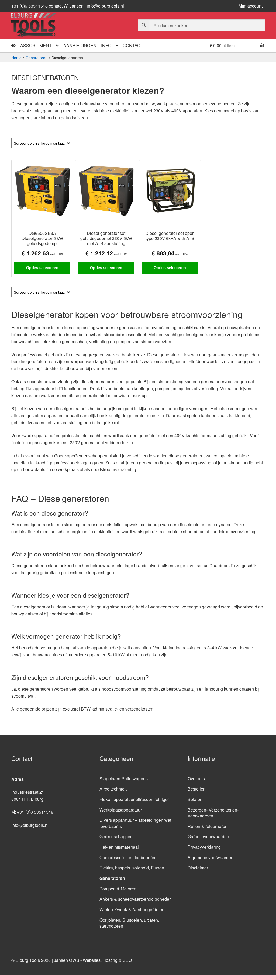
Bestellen (197, 789)
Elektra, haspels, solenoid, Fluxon (131, 868)
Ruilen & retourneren (207, 826)
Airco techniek (113, 789)
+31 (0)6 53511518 (35, 812)
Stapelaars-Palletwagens (123, 778)
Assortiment (36, 45)
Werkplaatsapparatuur (120, 810)
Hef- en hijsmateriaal (119, 847)
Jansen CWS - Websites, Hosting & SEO (93, 960)
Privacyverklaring (204, 847)
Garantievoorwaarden (208, 836)
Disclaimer (198, 868)
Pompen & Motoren (117, 889)
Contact (133, 45)
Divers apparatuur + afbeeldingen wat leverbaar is (135, 823)
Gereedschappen (116, 836)
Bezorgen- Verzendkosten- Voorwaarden (213, 813)
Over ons (196, 778)
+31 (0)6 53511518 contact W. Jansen (47, 6)
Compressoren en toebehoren (128, 857)
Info (106, 45)
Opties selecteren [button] (42, 267)
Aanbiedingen (79, 45)
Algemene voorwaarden (210, 857)
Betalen (195, 799)
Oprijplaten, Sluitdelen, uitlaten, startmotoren (129, 923)
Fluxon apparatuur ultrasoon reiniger (134, 799)
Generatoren (36, 57)
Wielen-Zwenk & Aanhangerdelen (131, 909)
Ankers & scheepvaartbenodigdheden (135, 899)
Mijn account (251, 6)
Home (16, 57)
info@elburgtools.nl (105, 6)
